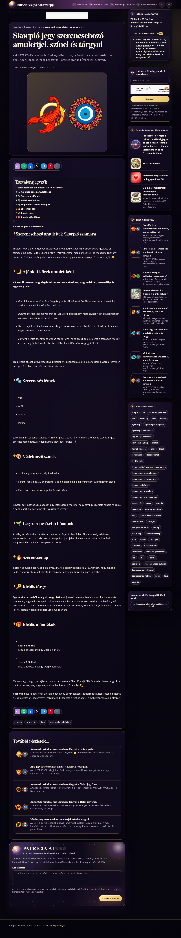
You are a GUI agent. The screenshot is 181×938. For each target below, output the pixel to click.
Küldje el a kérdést (110, 898)
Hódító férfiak (152, 455)
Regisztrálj (149, 99)
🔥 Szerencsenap (27, 208)
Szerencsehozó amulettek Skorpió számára (41, 187)
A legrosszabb (138, 412)
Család (163, 418)
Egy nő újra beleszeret (142, 436)
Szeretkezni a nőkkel (141, 576)
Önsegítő (154, 539)
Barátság (144, 418)
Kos (133, 515)
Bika (154, 418)
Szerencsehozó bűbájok (60, 722)
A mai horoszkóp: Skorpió (145, 33)
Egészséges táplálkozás (142, 430)
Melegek (151, 521)
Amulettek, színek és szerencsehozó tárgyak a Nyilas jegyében (63, 784)
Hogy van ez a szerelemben (144, 473)
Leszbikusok (138, 521)
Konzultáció (18, 867)
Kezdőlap (17, 27)
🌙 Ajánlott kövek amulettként (34, 191)
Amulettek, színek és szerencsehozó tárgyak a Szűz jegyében (62, 749)
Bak (133, 418)
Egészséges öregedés (154, 424)
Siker (42, 722)
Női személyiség (152, 533)
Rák (133, 557)
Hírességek (137, 455)
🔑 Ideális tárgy (26, 213)
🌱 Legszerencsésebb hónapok (34, 204)
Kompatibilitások (153, 509)
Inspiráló (159, 503)
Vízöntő (135, 582)
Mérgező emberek (140, 527)
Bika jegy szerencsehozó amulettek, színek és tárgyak (59, 766)
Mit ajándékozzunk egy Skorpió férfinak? (39, 666)
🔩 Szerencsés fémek (29, 196)
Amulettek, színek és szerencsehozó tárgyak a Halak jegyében (63, 802)
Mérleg (156, 527)
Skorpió (27, 27)
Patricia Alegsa (29, 67)
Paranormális (150, 545)
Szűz (166, 576)
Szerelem (136, 564)
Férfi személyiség (140, 443)
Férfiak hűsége (139, 449)
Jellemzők (136, 509)
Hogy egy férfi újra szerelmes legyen (149, 467)
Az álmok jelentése (157, 412)
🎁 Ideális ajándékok (29, 217)
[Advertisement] (67, 15)
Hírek (161, 449)
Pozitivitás (137, 552)
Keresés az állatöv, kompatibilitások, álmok (150, 605)
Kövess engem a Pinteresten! (28, 226)
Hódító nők (137, 461)
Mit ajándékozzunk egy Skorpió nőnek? (39, 649)
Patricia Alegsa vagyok (147, 13)
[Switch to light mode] (162, 5)
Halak (152, 449)
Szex (157, 576)
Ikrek (148, 503)
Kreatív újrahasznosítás (150, 515)
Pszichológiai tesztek (155, 552)
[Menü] (169, 5)
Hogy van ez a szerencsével (144, 479)
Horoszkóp (31, 722)
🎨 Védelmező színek (29, 200)
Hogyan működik (140, 485)
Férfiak (155, 443)
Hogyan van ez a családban (144, 497)
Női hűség (136, 533)
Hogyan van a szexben (142, 491)
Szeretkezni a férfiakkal (143, 570)
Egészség (136, 424)
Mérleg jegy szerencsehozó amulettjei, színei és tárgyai (59, 819)
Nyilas (143, 539)
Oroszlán (136, 545)
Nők (134, 539)
